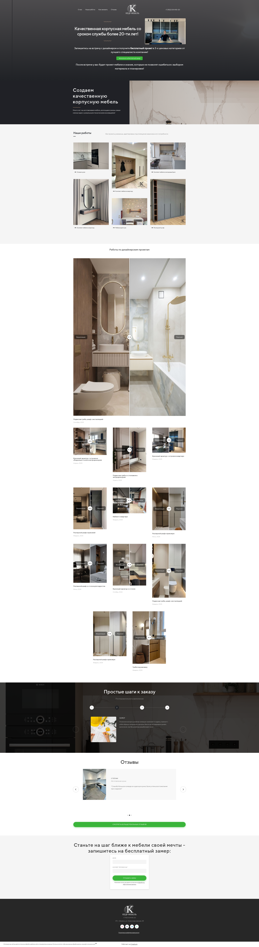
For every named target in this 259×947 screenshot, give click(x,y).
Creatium (134, 944)
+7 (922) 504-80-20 (173, 10)
